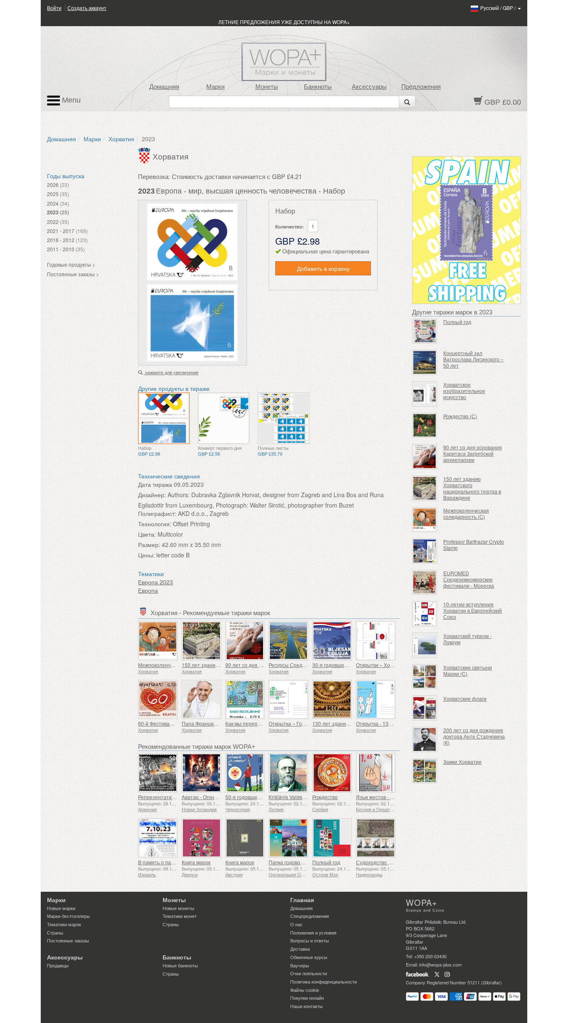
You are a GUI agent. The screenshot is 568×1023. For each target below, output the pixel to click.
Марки (215, 86)
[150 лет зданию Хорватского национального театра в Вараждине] (201, 640)
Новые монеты (178, 908)
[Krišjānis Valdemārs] (288, 772)
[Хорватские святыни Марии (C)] (424, 676)
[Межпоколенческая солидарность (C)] (158, 640)
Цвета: (147, 534)
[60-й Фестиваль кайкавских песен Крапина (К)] (158, 699)
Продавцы (58, 965)
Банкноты (318, 86)
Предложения (421, 86)
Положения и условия (313, 932)
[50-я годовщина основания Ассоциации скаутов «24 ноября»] (245, 772)
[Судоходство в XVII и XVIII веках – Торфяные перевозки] (375, 838)
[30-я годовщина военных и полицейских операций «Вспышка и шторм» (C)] (332, 640)
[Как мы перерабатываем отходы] (245, 699)
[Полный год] (332, 838)
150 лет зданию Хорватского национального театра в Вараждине (472, 488)
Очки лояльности (308, 973)
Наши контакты (306, 1006)
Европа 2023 (155, 582)
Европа (148, 590)
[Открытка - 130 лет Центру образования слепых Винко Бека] (375, 699)
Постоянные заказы (68, 940)
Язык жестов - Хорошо (382, 796)
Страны (55, 932)
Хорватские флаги (465, 698)
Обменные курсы (308, 957)
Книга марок (196, 862)
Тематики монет (180, 916)
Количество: (289, 226)
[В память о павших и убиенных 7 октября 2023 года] (158, 838)
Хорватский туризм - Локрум (467, 638)
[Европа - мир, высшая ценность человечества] (164, 418)
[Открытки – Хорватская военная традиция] (375, 640)
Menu (70, 100)
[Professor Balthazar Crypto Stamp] (424, 551)
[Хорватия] (145, 154)
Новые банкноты (180, 965)
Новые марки (61, 908)
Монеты (266, 86)
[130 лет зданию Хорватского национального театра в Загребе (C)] (332, 699)
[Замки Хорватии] (424, 771)
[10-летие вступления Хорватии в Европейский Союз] (424, 613)
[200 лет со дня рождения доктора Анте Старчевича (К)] (424, 739)
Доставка (300, 948)
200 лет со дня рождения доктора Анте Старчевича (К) (474, 736)
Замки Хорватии (462, 761)
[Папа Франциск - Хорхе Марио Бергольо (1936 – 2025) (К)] (201, 699)
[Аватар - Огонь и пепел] (201, 772)
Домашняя (164, 86)
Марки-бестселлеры (68, 916)
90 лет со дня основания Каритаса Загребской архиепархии (472, 453)
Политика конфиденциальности (323, 981)
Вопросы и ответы (309, 940)
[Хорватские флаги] (424, 708)
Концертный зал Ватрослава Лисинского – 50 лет (473, 359)
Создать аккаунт (86, 7)
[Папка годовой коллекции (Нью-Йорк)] (288, 838)
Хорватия (121, 139)
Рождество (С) (460, 416)
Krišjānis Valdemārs (291, 796)
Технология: (154, 524)
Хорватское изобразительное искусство (464, 390)
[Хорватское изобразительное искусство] (424, 394)
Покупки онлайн (307, 997)
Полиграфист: (157, 513)
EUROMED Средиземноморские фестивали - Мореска (468, 579)
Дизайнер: (152, 495)
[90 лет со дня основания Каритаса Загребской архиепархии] (245, 640)
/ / (498, 7)
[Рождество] (332, 772)
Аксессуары (369, 86)
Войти (54, 7)
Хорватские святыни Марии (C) (467, 670)
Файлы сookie (304, 989)
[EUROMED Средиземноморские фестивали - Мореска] (424, 582)
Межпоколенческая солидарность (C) (466, 513)
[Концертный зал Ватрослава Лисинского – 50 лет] (424, 362)
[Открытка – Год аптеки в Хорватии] (288, 699)
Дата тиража (155, 484)
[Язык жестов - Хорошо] (375, 772)
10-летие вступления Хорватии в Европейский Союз (472, 610)
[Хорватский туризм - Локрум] (424, 645)
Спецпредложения (309, 916)
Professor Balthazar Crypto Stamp (473, 544)
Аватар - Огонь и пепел (209, 796)
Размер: (149, 544)
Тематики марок (64, 924)
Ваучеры (299, 965)
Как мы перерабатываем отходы (264, 723)
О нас (296, 924)
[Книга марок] (201, 838)
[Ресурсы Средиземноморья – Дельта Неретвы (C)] (288, 640)
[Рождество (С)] (424, 425)
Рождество (325, 796)
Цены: (146, 555)
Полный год (326, 862)
